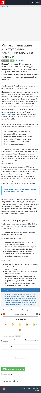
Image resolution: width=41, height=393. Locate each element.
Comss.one (6, 310)
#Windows (4, 6)
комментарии (20, 60)
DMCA (37, 390)
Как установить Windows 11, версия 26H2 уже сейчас (22, 304)
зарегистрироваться (18, 226)
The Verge (25, 310)
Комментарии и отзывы (14, 369)
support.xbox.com (8, 114)
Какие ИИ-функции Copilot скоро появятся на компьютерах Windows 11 (20, 190)
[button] (7, 374)
